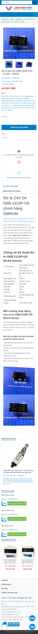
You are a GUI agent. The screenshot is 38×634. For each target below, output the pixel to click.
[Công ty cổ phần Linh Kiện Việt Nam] (19, 8)
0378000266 (13, 514)
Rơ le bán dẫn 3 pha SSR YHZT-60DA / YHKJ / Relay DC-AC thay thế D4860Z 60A (27, 562)
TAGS (3, 133)
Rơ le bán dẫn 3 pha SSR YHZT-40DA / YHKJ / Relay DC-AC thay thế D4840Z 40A (10, 562)
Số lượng (4, 116)
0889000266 (13, 530)
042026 (5, 137)
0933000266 (13, 499)
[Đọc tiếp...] (7, 484)
